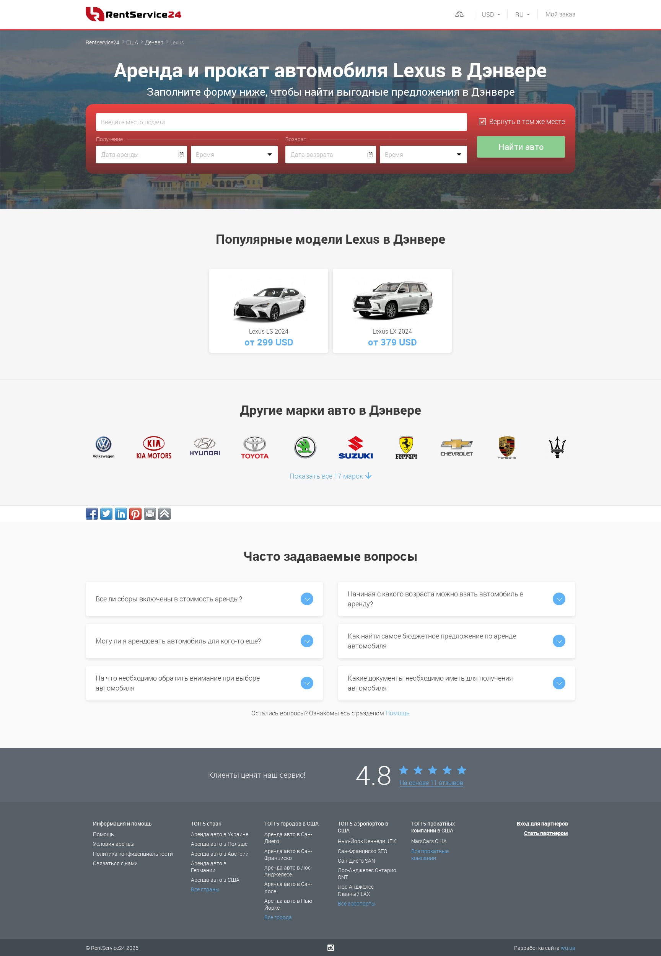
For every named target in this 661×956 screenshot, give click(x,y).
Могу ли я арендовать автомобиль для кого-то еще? (178, 640)
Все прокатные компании (430, 854)
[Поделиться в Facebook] (92, 514)
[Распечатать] (150, 514)
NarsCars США (429, 841)
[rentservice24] (133, 14)
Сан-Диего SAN (356, 860)
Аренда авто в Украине (219, 834)
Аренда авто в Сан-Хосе (288, 887)
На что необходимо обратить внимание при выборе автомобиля (178, 682)
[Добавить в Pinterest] (135, 514)
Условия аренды (114, 843)
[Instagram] (330, 947)
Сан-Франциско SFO (362, 851)
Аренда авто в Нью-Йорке (289, 904)
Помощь (398, 713)
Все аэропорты (357, 903)
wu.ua (568, 947)
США (132, 42)
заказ (560, 14)
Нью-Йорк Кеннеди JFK (367, 841)
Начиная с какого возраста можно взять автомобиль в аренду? (436, 598)
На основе (431, 783)
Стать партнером (546, 833)
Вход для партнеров (542, 823)
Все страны (205, 889)
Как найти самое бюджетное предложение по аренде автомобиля (432, 640)
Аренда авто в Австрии (220, 853)
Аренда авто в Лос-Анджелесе (288, 871)
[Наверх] (164, 514)
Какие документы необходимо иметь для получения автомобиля (430, 682)
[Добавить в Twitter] (106, 514)
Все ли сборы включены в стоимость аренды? (169, 598)
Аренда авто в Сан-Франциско (288, 854)
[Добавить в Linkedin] (121, 514)
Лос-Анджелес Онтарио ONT (367, 873)
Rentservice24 (102, 42)
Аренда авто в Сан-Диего (288, 838)
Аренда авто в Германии (208, 867)
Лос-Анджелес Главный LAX (356, 890)
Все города (278, 917)
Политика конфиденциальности (133, 853)
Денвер (154, 42)
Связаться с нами (115, 863)
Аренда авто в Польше (219, 843)
